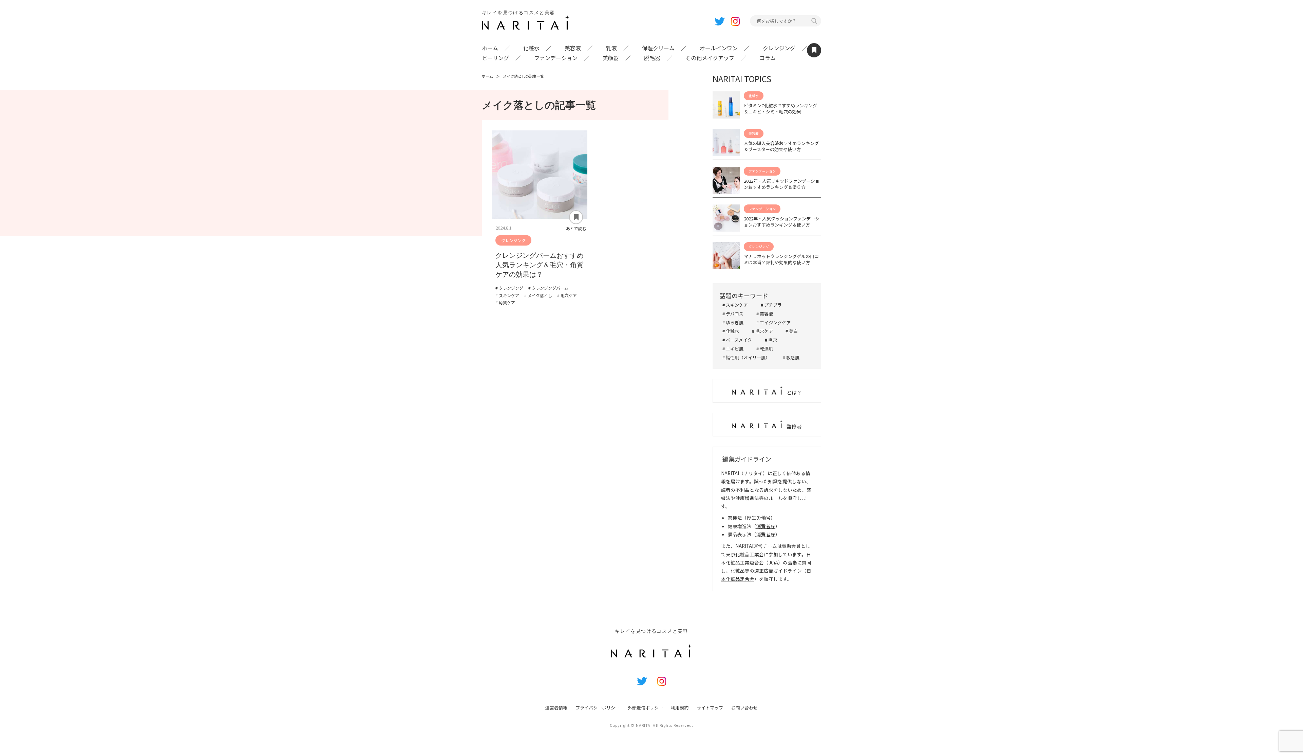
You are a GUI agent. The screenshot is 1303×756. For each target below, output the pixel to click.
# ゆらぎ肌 (732, 322)
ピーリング (495, 58)
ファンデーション (556, 58)
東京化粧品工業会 (745, 554)
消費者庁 (765, 526)
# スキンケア (735, 305)
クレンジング (779, 48)
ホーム (490, 48)
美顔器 (611, 58)
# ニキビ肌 (732, 348)
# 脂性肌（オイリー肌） (746, 357)
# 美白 (792, 331)
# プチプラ (771, 305)
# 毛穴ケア (762, 331)
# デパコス (732, 313)
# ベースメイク (737, 340)
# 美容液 (764, 313)
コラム (767, 58)
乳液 (611, 48)
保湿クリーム (658, 48)
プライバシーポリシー (597, 707)
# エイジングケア (773, 322)
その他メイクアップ (709, 58)
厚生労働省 (759, 517)
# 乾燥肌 (764, 348)
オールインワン (719, 48)
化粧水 (531, 48)
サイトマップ (710, 707)
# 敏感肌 (791, 357)
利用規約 (679, 707)
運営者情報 (556, 707)
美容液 (573, 48)
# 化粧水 (730, 331)
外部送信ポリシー (645, 707)
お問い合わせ (744, 707)
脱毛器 (652, 58)
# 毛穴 (771, 340)
